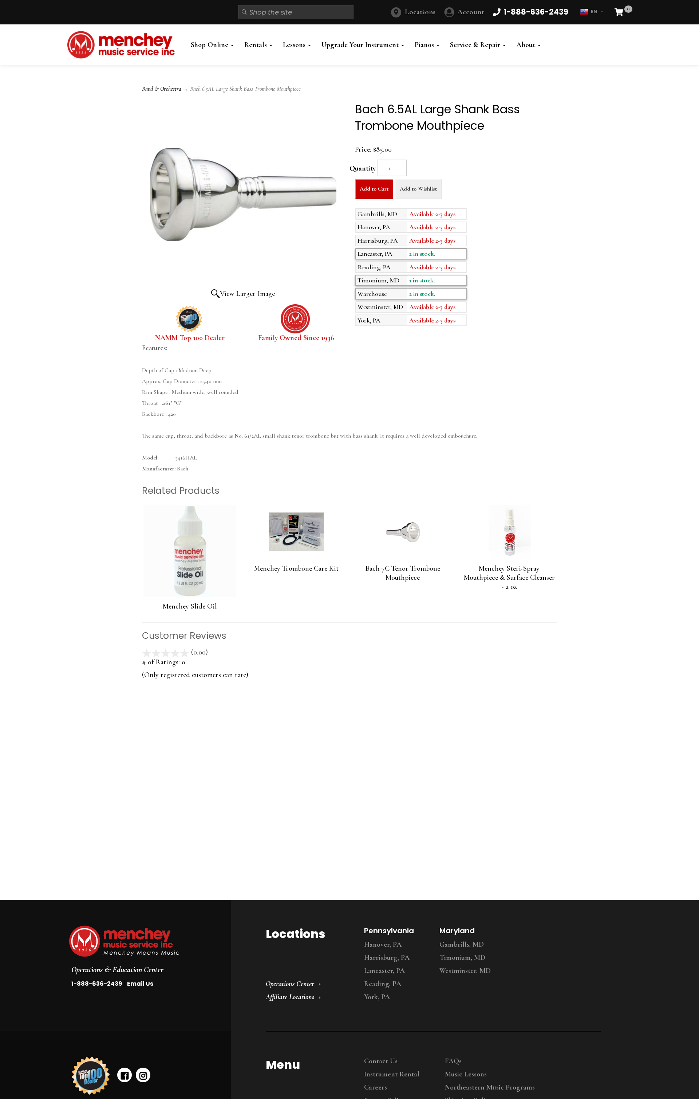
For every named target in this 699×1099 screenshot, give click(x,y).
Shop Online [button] (210, 44)
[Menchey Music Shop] (123, 45)
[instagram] (143, 1075)
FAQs (453, 1061)
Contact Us (381, 1061)
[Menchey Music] (143, 941)
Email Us (140, 983)
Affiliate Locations (290, 997)
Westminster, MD (465, 970)
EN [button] (594, 11)
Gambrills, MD (461, 944)
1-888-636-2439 (96, 983)
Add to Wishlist (418, 188)
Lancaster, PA (384, 970)
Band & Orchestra (161, 89)
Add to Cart (374, 188)
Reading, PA (382, 983)
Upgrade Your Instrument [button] (360, 44)
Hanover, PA (383, 944)
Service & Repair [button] (476, 44)
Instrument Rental (391, 1074)
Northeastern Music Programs (490, 1087)
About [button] (526, 44)
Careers (375, 1087)
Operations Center (290, 983)
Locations (420, 11)
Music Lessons (466, 1074)
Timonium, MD (462, 957)
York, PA (377, 997)
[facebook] (124, 1075)
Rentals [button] (256, 44)
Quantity (363, 168)
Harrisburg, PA (387, 957)
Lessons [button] (295, 44)
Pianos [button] (425, 44)
